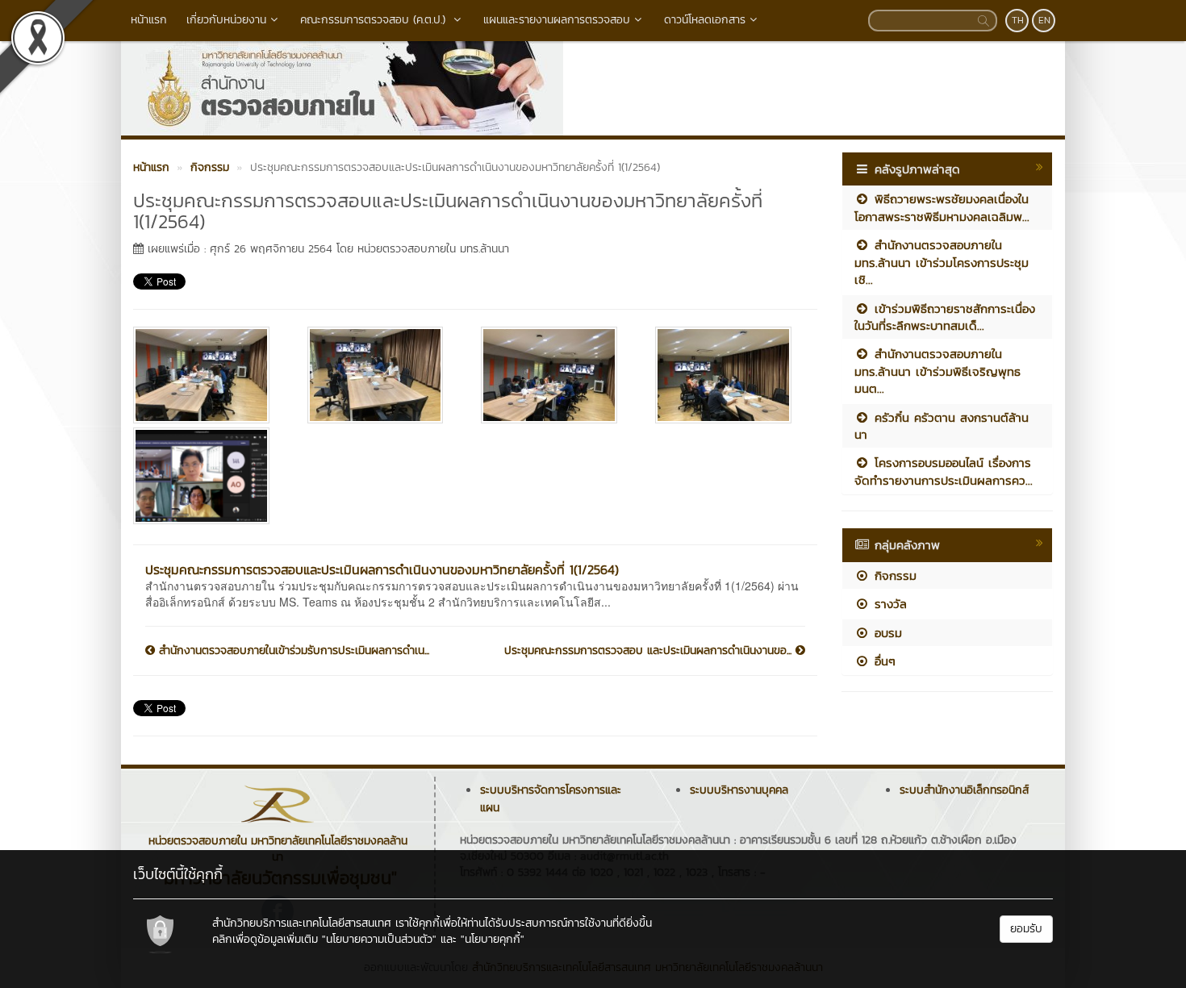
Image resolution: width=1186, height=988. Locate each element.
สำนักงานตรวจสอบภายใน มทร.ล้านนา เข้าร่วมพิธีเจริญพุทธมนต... (937, 371)
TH (1018, 20)
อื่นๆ (883, 661)
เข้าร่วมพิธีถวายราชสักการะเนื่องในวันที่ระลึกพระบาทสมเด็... (944, 317)
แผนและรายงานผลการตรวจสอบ (556, 19)
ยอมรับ (1026, 928)
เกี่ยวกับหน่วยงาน (226, 19)
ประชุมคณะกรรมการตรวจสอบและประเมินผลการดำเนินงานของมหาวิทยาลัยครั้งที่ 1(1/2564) (382, 569)
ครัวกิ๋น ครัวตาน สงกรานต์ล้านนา (941, 426)
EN (1044, 20)
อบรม (886, 632)
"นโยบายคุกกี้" (492, 939)
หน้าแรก (149, 19)
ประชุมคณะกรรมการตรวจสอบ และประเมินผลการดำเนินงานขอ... (650, 651)
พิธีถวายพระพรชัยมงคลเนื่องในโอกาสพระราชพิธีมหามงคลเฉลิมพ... (941, 207)
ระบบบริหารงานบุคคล (739, 790)
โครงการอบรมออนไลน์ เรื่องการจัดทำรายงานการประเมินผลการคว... (943, 471)
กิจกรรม (893, 575)
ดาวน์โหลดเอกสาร (704, 19)
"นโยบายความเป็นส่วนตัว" (379, 939)
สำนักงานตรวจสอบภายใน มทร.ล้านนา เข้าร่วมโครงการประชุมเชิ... (941, 262)
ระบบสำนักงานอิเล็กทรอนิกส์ (964, 790)
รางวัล (888, 603)
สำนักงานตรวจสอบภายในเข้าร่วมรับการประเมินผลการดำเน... (292, 651)
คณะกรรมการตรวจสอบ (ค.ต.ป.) (374, 19)
